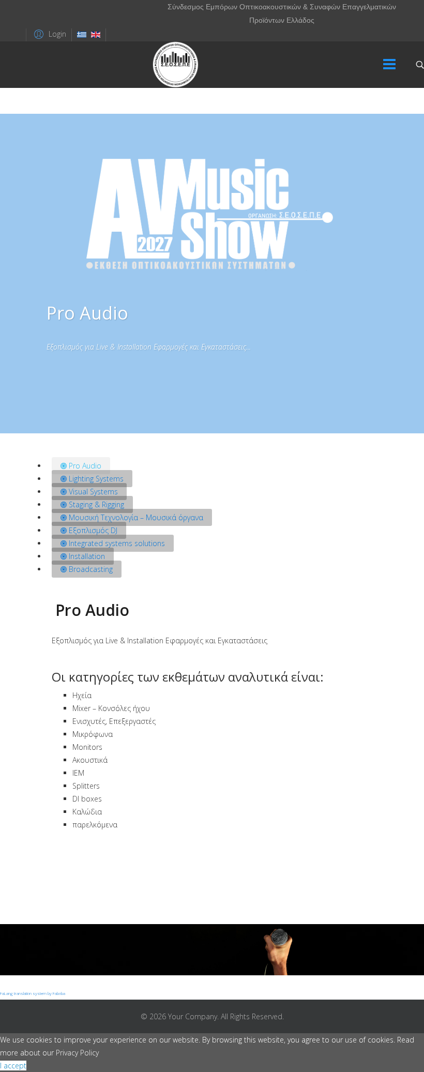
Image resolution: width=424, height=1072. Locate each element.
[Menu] (389, 64)
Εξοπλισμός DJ (92, 530)
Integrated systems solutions (116, 543)
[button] (48, 33)
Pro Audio (84, 466)
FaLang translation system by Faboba (32, 993)
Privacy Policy (77, 1053)
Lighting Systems (95, 479)
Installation (86, 556)
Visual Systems (92, 491)
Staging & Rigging (95, 504)
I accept (13, 1065)
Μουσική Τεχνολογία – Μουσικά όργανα (135, 517)
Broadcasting (90, 569)
